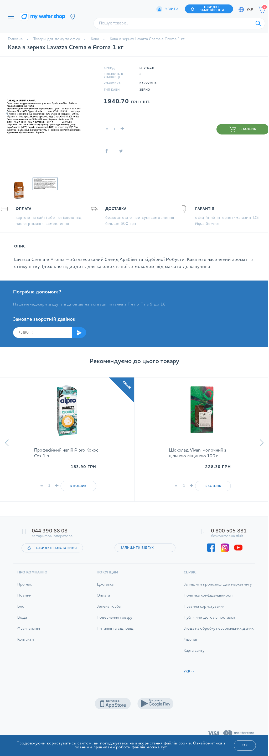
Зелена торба (109, 607)
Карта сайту (194, 651)
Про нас (24, 585)
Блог (21, 607)
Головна (15, 39)
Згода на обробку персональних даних (219, 629)
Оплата (103, 596)
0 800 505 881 (229, 531)
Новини (24, 596)
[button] (8, 113)
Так (245, 745)
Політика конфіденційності (208, 596)
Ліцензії (190, 640)
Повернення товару (114, 618)
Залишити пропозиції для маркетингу (218, 585)
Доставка (105, 585)
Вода (22, 618)
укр (250, 9)
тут (164, 747)
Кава (95, 39)
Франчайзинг (29, 629)
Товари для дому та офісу (56, 39)
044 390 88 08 (50, 531)
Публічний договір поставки (209, 618)
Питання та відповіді (115, 629)
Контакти (25, 640)
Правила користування (204, 607)
